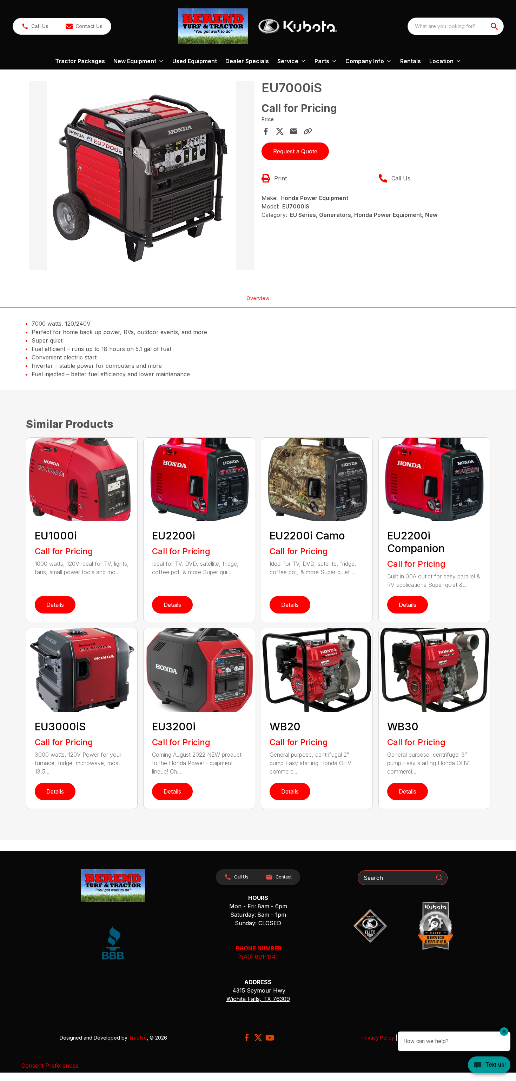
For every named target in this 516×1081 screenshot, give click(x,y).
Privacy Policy (378, 1038)
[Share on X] (280, 131)
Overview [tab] (258, 298)
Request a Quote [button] (295, 151)
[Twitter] (258, 1038)
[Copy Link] (308, 131)
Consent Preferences (49, 1065)
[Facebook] (246, 1038)
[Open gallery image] (142, 175)
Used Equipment (194, 61)
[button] (35, 26)
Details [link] (55, 604)
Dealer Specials (247, 61)
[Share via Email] (294, 131)
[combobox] (455, 26)
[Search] (439, 877)
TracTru (138, 1038)
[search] (495, 26)
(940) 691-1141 (258, 956)
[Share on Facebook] (266, 131)
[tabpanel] (142, 176)
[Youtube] (269, 1038)
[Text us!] (489, 1065)
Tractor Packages (80, 61)
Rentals (410, 61)
